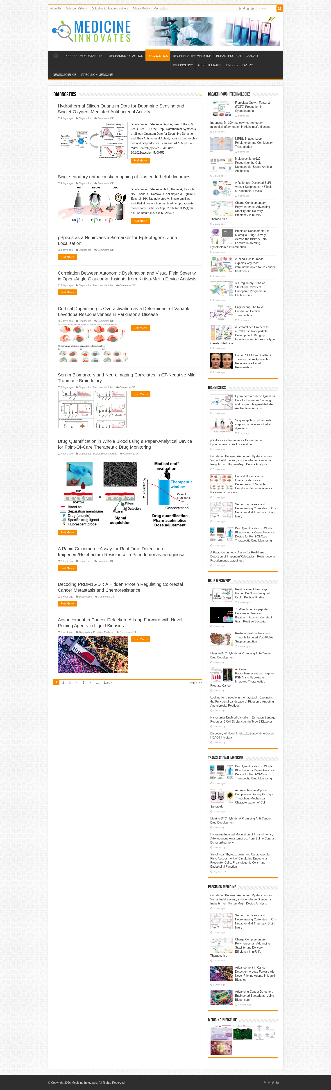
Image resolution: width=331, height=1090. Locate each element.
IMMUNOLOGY (183, 65)
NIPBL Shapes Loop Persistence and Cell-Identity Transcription (254, 142)
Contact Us (161, 8)
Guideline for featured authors (110, 8)
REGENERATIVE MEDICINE (192, 56)
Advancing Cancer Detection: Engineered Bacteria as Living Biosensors (254, 995)
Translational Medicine (105, 453)
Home (56, 55)
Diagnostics (85, 118)
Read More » (140, 160)
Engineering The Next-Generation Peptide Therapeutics (249, 311)
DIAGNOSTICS (158, 56)
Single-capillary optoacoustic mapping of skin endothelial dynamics (124, 176)
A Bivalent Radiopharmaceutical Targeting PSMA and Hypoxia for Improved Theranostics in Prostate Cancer (242, 677)
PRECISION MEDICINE (97, 74)
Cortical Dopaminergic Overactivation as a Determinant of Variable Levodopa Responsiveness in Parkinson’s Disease (241, 484)
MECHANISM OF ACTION (126, 56)
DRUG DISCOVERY (239, 65)
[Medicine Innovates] (91, 30)
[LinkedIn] (253, 8)
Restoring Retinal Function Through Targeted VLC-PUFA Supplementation (254, 637)
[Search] (280, 8)
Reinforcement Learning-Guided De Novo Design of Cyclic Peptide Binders (252, 593)
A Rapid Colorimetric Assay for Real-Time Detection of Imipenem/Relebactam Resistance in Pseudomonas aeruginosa (242, 556)
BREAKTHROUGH (228, 56)
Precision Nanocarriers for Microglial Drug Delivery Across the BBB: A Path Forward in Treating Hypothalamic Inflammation (239, 239)
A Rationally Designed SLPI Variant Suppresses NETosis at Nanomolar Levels (253, 186)
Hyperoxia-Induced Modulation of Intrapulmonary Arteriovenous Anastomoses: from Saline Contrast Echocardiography (243, 838)
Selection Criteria (76, 8)
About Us (55, 8)
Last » (108, 682)
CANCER (252, 56)
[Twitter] (248, 8)
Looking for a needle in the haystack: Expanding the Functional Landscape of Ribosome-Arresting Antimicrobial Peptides (242, 701)
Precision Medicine (103, 285)
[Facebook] (244, 8)
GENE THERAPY (209, 65)
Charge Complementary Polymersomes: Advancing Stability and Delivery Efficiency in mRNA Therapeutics (240, 211)
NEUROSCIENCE (64, 74)
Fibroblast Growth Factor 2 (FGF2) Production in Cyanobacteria (252, 106)
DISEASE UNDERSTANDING (84, 56)
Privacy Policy (141, 8)
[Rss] (240, 8)
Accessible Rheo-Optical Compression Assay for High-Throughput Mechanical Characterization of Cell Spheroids (241, 798)
